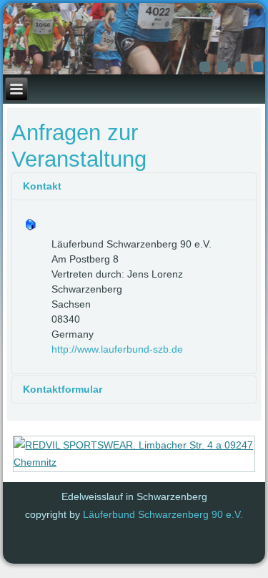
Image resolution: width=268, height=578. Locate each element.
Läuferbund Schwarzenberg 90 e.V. (163, 514)
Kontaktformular (62, 389)
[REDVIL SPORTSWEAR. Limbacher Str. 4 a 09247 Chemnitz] (134, 462)
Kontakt (42, 186)
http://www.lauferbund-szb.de (117, 349)
